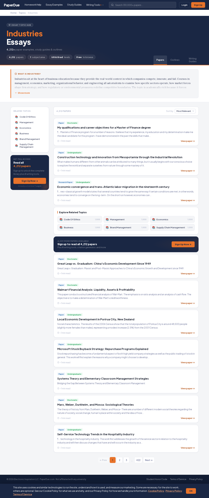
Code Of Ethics (25, 116)
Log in (38, 186)
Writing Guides (192, 60)
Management (24, 122)
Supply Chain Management (24, 145)
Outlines (174, 59)
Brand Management (27, 139)
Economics (23, 127)
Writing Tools (93, 4)
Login (184, 5)
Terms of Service (22, 494)
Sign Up (198, 5)
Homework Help (33, 4)
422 (138, 460)
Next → (149, 460)
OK (191, 491)
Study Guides (74, 4)
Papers (160, 59)
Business (22, 133)
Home (13, 12)
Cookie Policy (156, 490)
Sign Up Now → (30, 180)
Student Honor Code (156, 479)
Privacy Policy (174, 490)
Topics (22, 12)
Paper (12, 5)
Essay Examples (54, 4)
